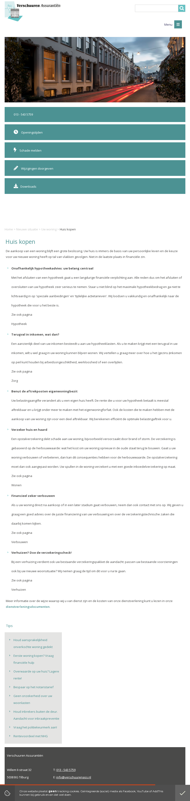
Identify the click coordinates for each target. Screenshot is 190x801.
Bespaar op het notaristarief (33, 687)
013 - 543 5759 (23, 114)
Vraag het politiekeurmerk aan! (35, 727)
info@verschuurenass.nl (73, 777)
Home (9, 229)
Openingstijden (31, 132)
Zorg (14, 381)
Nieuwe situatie (27, 229)
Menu (168, 24)
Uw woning (49, 229)
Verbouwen (19, 542)
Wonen (16, 485)
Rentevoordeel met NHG (30, 736)
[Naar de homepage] (32, 11)
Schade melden (30, 150)
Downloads (28, 186)
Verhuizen (18, 589)
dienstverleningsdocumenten (28, 607)
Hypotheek (19, 324)
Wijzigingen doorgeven (36, 168)
